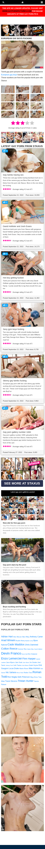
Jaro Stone (26, 662)
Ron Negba (12, 677)
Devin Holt (24, 654)
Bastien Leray (29, 640)
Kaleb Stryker (33, 665)
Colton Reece (9, 648)
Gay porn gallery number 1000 (17, 432)
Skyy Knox (34, 677)
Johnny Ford (9, 665)
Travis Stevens (11, 681)
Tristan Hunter (25, 680)
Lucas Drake (14, 668)
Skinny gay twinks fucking (15, 381)
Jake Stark (18, 662)
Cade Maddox (16, 644)
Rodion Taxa (28, 672)
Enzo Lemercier (11, 658)
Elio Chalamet (32, 654)
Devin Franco (11, 653)
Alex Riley (25, 637)
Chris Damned (31, 644)
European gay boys (9, 75)
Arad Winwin (8, 640)
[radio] (13, 123)
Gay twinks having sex (13, 175)
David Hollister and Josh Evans (17, 226)
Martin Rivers (24, 668)
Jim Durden (33, 662)
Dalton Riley (30, 649)
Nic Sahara (11, 672)
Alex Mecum (17, 637)
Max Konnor (34, 668)
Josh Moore (25, 665)
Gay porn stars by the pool (14, 565)
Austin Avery (20, 640)
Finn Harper (29, 658)
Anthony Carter (36, 637)
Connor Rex (22, 649)
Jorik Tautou (17, 665)
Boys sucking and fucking (14, 607)
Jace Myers (10, 662)
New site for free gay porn (14, 523)
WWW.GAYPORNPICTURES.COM (17, 11)
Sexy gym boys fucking (13, 329)
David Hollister (38, 649)
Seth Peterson (24, 677)
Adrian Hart (7, 636)
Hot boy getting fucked (13, 278)
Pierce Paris (19, 672)
